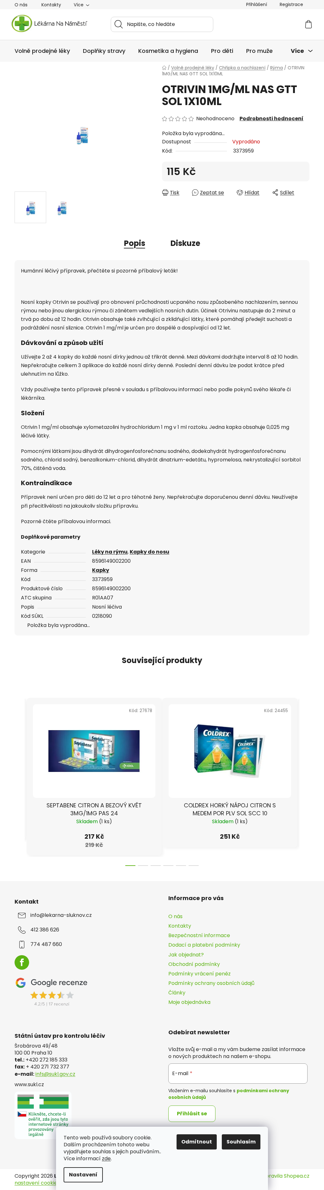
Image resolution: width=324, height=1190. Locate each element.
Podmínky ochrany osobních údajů (211, 983)
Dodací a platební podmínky (204, 945)
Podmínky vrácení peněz (199, 973)
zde (106, 1158)
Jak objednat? (186, 954)
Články (176, 992)
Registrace (291, 4)
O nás (21, 5)
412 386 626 (44, 929)
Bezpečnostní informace (199, 935)
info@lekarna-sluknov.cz (61, 915)
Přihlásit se (192, 1113)
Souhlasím (241, 1141)
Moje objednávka (189, 1002)
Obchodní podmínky (194, 964)
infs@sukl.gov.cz (55, 1074)
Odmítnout (196, 1141)
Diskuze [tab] (185, 243)
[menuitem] (42, 51)
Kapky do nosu (149, 551)
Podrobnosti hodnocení (271, 118)
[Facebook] (22, 962)
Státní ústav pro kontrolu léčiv (60, 1036)
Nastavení (83, 1174)
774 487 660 (46, 944)
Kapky (100, 570)
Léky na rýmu (110, 551)
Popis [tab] (134, 243)
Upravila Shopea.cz (285, 1176)
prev (20, 780)
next (304, 780)
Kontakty (51, 5)
